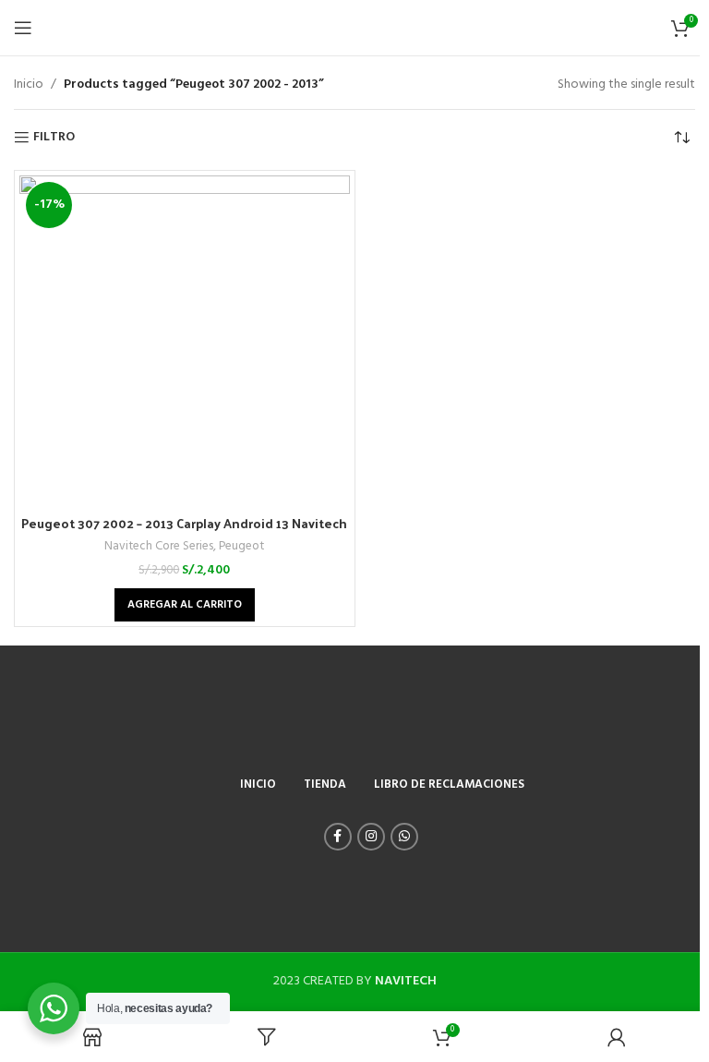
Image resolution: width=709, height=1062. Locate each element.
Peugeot (241, 546)
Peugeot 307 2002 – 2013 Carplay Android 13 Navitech (184, 523)
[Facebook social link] (338, 837)
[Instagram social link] (371, 837)
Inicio (28, 85)
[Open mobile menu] (23, 27)
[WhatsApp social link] (404, 837)
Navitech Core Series (158, 546)
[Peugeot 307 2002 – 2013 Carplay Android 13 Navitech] (184, 340)
